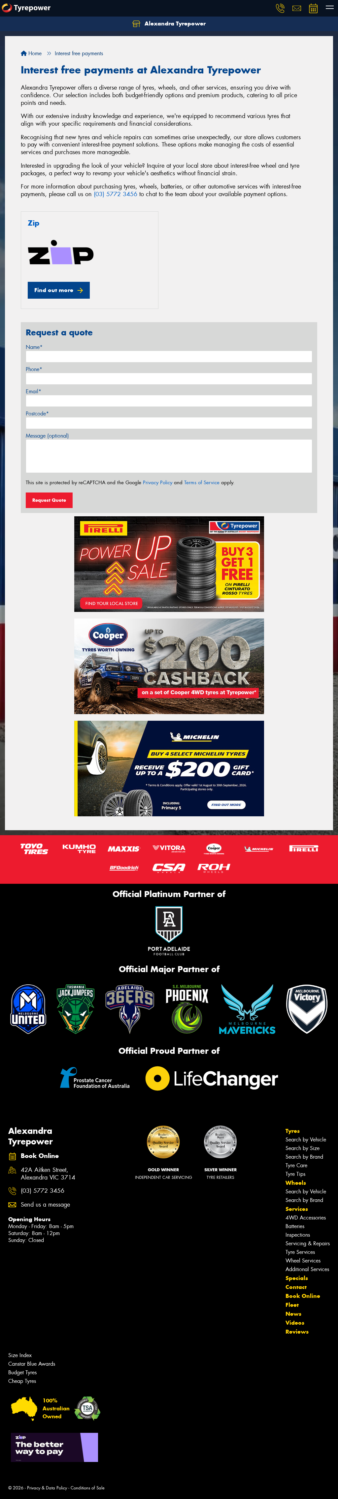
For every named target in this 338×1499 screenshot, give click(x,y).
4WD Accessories (306, 1217)
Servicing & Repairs (308, 1243)
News (293, 1313)
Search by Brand (304, 1156)
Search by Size (303, 1148)
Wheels (296, 1182)
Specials (297, 1278)
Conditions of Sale (88, 1488)
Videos (295, 1322)
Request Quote (49, 500)
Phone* (34, 369)
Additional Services (307, 1269)
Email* (33, 391)
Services (297, 1209)
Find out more (53, 290)
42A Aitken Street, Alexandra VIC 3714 (48, 1173)
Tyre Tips (295, 1174)
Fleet (292, 1304)
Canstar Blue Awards (31, 1363)
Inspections (298, 1234)
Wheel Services (303, 1260)
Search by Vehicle (306, 1139)
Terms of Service (202, 482)
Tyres (293, 1131)
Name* (34, 347)
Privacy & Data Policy (47, 1488)
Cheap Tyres (22, 1381)
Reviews (297, 1331)
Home (34, 53)
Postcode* (37, 413)
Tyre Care (296, 1165)
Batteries (295, 1226)
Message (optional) (47, 435)
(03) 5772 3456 (115, 194)
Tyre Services (300, 1252)
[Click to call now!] (280, 8)
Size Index (20, 1355)
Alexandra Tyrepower (174, 23)
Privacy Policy (157, 482)
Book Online (303, 1296)
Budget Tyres (22, 1372)
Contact (296, 1287)
